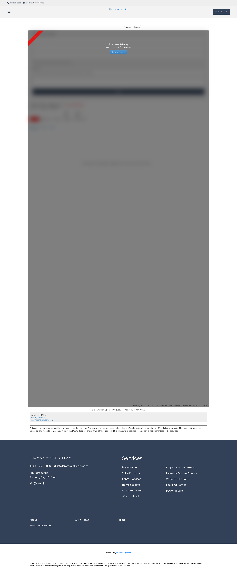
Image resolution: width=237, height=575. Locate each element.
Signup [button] (127, 27)
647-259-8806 (15, 3)
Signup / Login (118, 52)
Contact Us (221, 12)
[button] (14, 3)
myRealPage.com (123, 553)
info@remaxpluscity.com (35, 3)
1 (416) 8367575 (38, 417)
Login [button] (137, 27)
